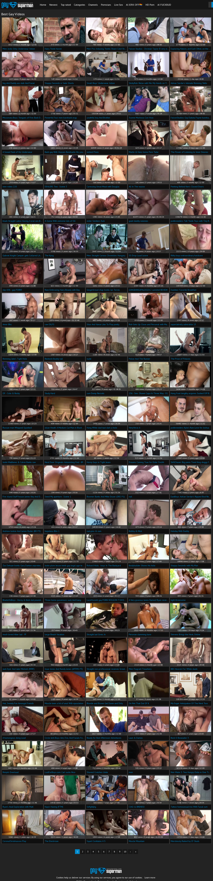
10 (125, 851)
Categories (79, 4)
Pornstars (106, 4)
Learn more (150, 877)
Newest (53, 4)
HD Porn (149, 4)
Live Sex (118, 4)
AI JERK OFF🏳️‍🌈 (134, 4)
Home (43, 4)
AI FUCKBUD (164, 4)
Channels (93, 4)
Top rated (66, 4)
